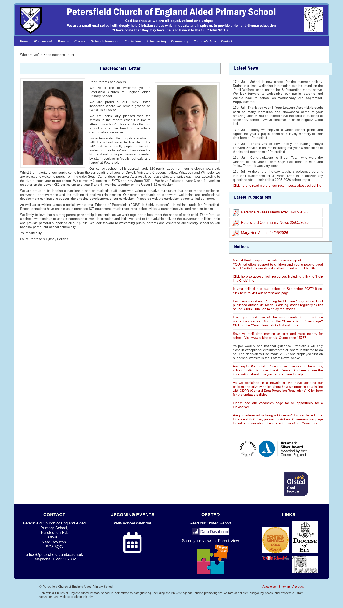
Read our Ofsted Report (210, 523)
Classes (80, 41)
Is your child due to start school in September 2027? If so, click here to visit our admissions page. (278, 290)
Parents (63, 41)
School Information (105, 41)
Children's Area (205, 41)
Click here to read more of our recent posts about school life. (277, 185)
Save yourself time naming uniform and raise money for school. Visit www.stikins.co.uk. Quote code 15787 (278, 335)
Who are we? (43, 41)
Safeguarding (156, 41)
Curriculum (133, 41)
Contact (226, 41)
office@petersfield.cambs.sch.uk (54, 554)
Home (24, 41)
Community (179, 41)
